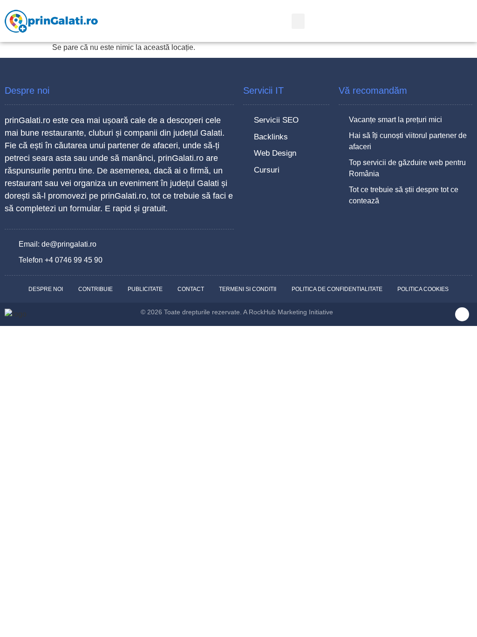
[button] (298, 21)
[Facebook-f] (462, 314)
